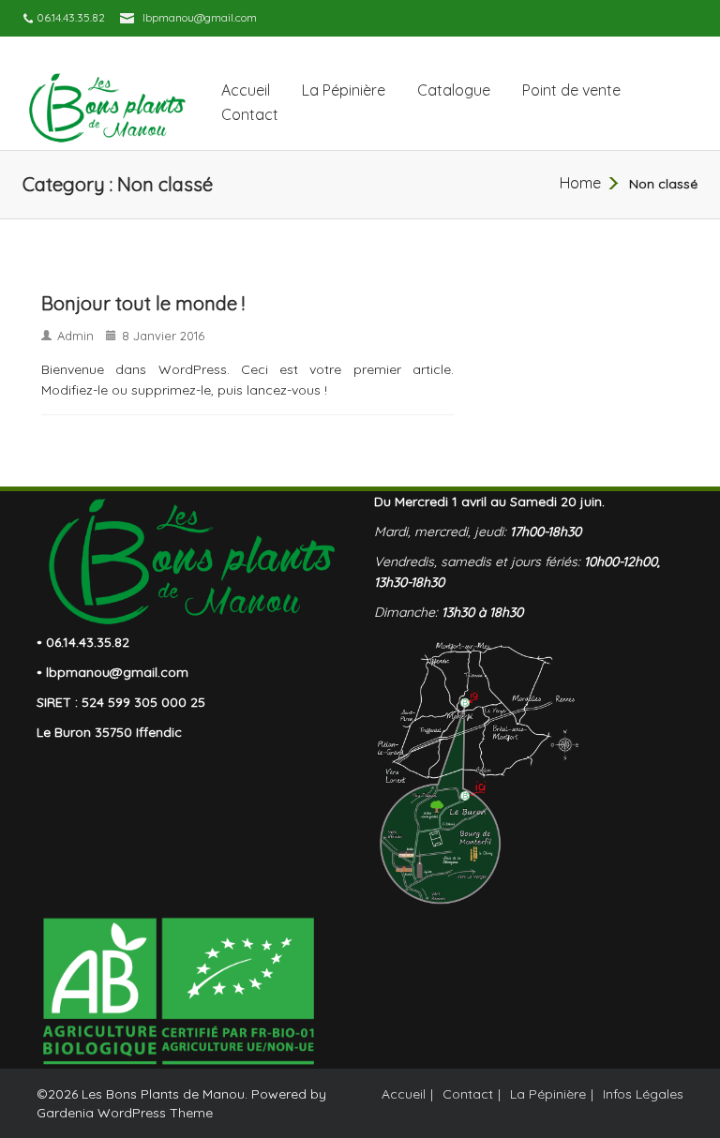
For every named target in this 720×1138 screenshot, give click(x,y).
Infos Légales (643, 1094)
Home (580, 182)
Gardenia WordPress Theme (125, 1112)
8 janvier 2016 (163, 335)
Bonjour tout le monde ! (143, 303)
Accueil (245, 90)
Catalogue (453, 90)
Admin (75, 335)
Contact (249, 114)
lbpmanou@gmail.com (199, 17)
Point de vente (571, 90)
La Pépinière (343, 90)
